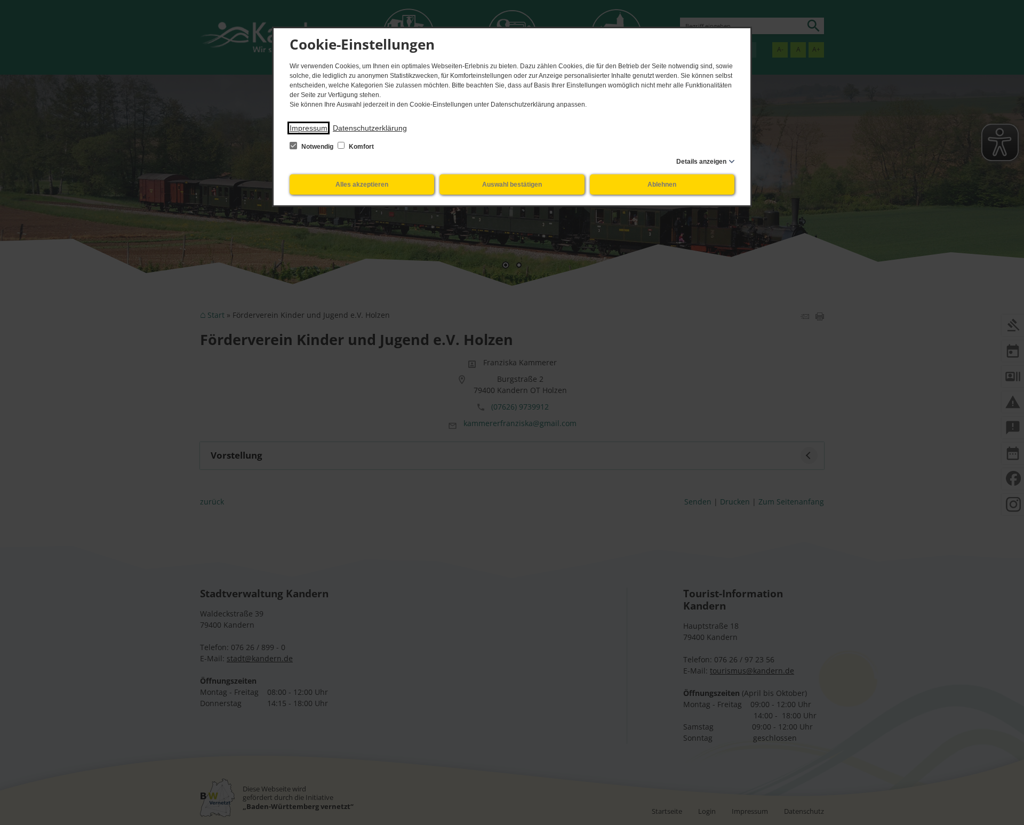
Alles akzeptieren (361, 184)
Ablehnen (661, 184)
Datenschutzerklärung (370, 128)
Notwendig (317, 146)
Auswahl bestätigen (512, 184)
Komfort (360, 146)
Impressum (308, 128)
